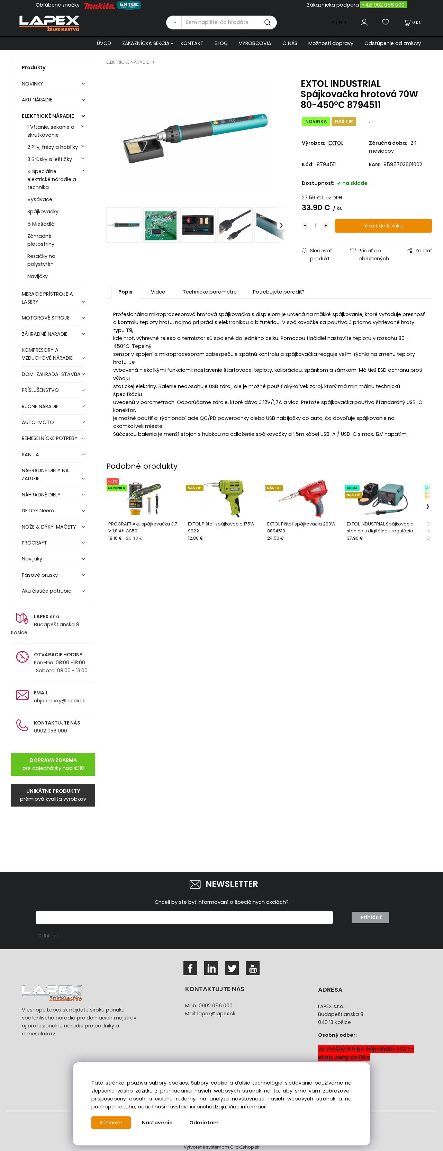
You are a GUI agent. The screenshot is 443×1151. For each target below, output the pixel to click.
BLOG (221, 43)
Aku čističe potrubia (47, 590)
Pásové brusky (40, 575)
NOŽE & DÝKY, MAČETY (49, 526)
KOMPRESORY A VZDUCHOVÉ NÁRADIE (47, 354)
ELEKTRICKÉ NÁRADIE (48, 116)
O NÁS (289, 43)
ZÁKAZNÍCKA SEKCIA (146, 43)
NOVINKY (32, 83)
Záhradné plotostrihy (40, 240)
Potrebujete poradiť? (279, 291)
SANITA (30, 454)
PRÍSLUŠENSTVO (40, 390)
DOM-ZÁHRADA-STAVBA (51, 374)
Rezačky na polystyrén (41, 260)
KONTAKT (192, 43)
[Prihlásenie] (364, 22)
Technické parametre (210, 291)
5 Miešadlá (41, 224)
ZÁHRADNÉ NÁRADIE (44, 334)
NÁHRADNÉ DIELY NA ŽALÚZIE (45, 474)
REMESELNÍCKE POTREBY (50, 438)
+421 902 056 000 (383, 4)
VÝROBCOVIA (255, 43)
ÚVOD (104, 43)
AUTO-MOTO (38, 422)
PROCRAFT (34, 542)
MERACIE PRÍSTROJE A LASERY (47, 297)
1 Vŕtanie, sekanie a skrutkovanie (50, 131)
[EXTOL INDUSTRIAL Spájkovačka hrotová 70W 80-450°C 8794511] (196, 138)
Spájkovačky (42, 211)
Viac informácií (247, 1106)
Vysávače (39, 199)
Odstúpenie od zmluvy (392, 43)
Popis (125, 291)
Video (158, 291)
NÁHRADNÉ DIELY (41, 494)
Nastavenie (157, 1122)
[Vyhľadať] (173, 22)
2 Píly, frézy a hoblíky (52, 147)
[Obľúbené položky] (386, 22)
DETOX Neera (38, 510)
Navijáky (37, 276)
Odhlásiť (47, 935)
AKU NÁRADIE (37, 99)
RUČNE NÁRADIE (40, 406)
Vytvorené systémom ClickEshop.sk (221, 1147)
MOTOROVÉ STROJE (46, 317)
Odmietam (204, 1122)
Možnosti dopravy (330, 43)
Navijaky (32, 558)
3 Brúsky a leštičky (49, 159)
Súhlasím (111, 1122)
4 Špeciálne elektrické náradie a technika (51, 179)
